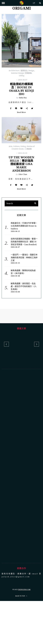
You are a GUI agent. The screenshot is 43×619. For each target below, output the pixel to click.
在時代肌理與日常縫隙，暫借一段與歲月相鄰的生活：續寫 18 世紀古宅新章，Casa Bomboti (24, 241)
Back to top (20, 589)
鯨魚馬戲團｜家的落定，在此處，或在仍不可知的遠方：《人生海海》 (24, 286)
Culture (16, 146)
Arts (10, 146)
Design (31, 70)
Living (21, 75)
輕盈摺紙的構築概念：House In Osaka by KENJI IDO (21, 89)
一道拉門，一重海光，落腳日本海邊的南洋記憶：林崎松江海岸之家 (24, 257)
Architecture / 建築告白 (18, 70)
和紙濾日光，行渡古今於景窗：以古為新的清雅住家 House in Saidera (24, 226)
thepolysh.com (24, 582)
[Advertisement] (21, 458)
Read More (21, 112)
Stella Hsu (23, 98)
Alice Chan (22, 174)
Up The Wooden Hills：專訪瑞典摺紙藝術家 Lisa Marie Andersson (21, 163)
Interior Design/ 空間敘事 (21, 73)
